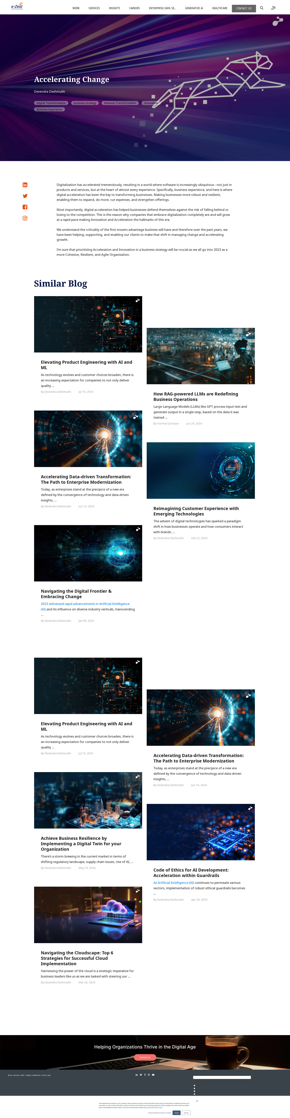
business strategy (85, 103)
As (155, 882)
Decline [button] (186, 1113)
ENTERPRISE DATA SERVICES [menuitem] (165, 8)
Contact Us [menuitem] (243, 8)
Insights (28, 1075)
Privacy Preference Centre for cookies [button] (159, 1113)
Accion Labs (46, 1075)
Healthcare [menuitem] (219, 8)
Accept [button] (176, 1113)
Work (22, 1075)
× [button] (197, 1100)
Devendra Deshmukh (49, 91)
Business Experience (49, 109)
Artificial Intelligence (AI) (176, 882)
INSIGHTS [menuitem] (114, 8)
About (10, 1075)
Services (16, 1075)
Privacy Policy (158, 1107)
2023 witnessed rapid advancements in (70, 604)
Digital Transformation (51, 103)
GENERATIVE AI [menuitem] (194, 8)
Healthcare (36, 1075)
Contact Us (145, 1057)
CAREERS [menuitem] (134, 8)
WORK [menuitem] (76, 8)
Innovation (151, 103)
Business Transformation (120, 103)
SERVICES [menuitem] (94, 8)
